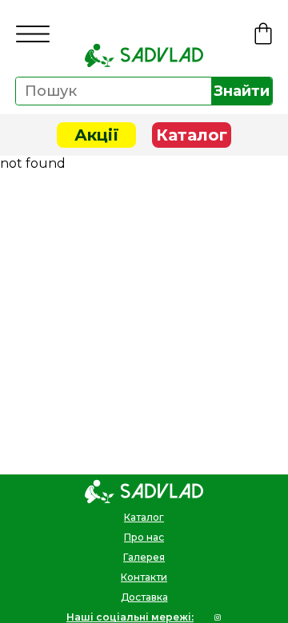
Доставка (144, 597)
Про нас (144, 537)
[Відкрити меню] (32, 34)
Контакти (144, 577)
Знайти (242, 91)
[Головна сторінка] (144, 54)
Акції (96, 135)
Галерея (144, 557)
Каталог (191, 135)
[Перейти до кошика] (263, 33)
